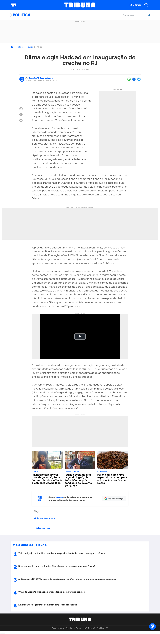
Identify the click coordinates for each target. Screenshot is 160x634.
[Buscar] (149, 15)
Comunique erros (45, 518)
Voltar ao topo (43, 528)
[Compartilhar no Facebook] (134, 79)
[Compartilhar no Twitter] (139, 79)
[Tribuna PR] (80, 619)
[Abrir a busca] (146, 5)
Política (21, 15)
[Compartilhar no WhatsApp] (129, 79)
